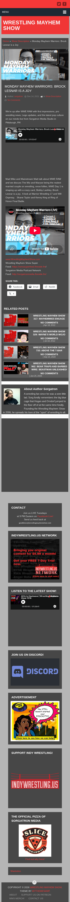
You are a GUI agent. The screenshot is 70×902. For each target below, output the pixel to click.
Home (6, 41)
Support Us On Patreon (36, 894)
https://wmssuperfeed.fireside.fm (29, 266)
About (13, 894)
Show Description (20, 41)
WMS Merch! (16, 898)
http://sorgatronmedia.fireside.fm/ (29, 274)
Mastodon (16, 871)
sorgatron (18, 96)
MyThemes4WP (40, 891)
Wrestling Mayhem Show (31, 25)
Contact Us (35, 898)
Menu (5, 12)
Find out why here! (35, 859)
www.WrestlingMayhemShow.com (23, 259)
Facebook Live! (45, 516)
